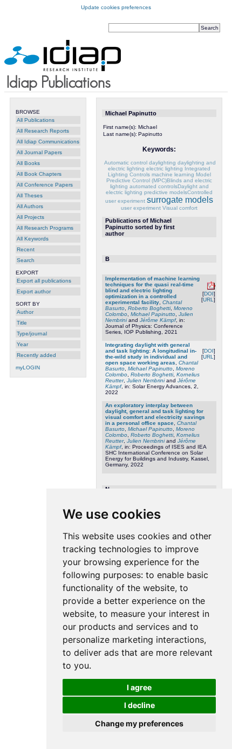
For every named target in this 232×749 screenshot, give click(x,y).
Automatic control (125, 163)
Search (26, 260)
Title (22, 323)
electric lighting (164, 168)
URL (208, 300)
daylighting (162, 163)
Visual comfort (179, 208)
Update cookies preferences (116, 7)
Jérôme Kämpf (158, 320)
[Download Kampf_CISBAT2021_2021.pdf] (211, 288)
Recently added (36, 355)
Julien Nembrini (146, 380)
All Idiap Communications (48, 142)
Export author (34, 291)
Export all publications (44, 281)
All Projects (30, 217)
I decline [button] (139, 705)
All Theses (30, 195)
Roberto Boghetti (149, 308)
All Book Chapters (39, 174)
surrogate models (180, 199)
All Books (28, 163)
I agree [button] (139, 687)
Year (22, 344)
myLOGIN (28, 367)
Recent (26, 249)
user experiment (141, 208)
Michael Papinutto (153, 314)
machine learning (173, 174)
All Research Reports (43, 131)
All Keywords (33, 239)
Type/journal (32, 333)
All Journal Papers (39, 152)
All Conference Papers (45, 185)
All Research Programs (45, 228)
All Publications (35, 120)
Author (25, 312)
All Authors (30, 206)
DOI (209, 294)
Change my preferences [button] (139, 723)
